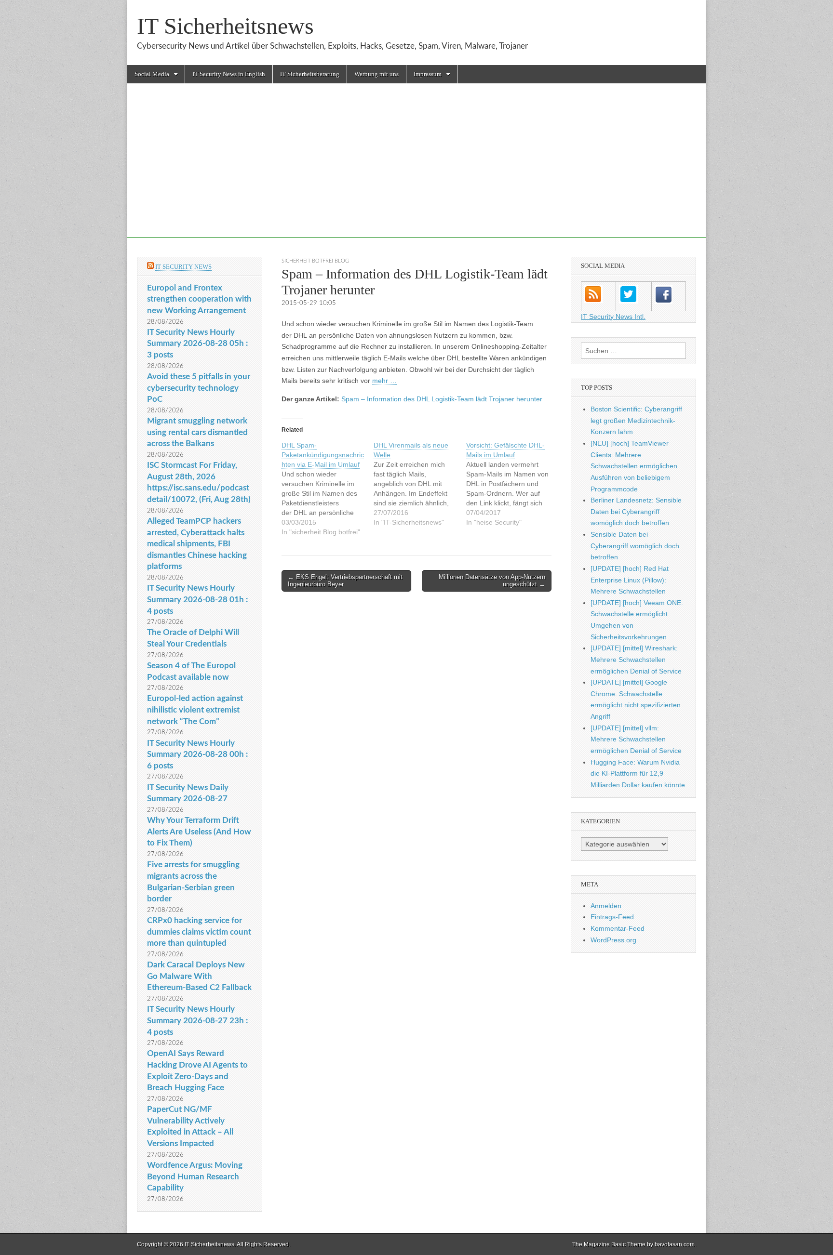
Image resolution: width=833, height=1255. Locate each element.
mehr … (384, 380)
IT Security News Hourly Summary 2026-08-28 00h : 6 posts (197, 754)
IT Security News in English (228, 74)
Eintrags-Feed (612, 917)
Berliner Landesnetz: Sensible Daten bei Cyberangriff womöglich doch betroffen (636, 511)
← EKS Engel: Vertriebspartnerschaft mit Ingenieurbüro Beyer (345, 580)
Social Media (151, 74)
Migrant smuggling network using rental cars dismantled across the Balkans (197, 432)
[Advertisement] (416, 170)
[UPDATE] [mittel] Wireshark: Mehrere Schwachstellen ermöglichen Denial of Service (636, 659)
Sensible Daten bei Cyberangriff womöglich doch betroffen (635, 545)
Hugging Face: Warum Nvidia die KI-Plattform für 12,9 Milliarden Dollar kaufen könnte (638, 773)
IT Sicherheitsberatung (309, 74)
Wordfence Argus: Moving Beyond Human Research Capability (194, 1176)
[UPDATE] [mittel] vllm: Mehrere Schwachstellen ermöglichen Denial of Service (636, 739)
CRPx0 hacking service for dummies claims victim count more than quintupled (199, 931)
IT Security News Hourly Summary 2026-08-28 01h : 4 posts (197, 599)
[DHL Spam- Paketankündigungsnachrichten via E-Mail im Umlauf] (328, 488)
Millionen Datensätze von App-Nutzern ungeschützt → (492, 580)
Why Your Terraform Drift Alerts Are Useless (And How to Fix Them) (199, 831)
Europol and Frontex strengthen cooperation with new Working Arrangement (199, 299)
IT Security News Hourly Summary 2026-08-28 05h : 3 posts (197, 343)
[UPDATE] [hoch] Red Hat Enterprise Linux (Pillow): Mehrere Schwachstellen (630, 580)
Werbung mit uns (376, 74)
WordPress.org (613, 940)
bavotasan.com (675, 1244)
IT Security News (183, 266)
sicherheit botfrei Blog (315, 261)
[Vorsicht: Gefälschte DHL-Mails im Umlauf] (512, 483)
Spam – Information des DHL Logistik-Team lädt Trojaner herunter (441, 399)
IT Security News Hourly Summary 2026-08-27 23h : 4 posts (197, 1020)
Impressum (428, 74)
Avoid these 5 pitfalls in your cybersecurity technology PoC (198, 387)
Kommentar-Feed (618, 928)
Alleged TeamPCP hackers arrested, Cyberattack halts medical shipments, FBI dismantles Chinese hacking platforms (197, 544)
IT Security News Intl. (613, 316)
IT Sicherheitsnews (225, 26)
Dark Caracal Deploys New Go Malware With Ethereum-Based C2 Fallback (199, 976)
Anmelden (606, 906)
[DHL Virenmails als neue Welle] (420, 483)
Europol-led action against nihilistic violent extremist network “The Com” (195, 709)
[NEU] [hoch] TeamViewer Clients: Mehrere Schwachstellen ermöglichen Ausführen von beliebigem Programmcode (634, 466)
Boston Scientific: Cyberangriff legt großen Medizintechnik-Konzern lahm (636, 420)
